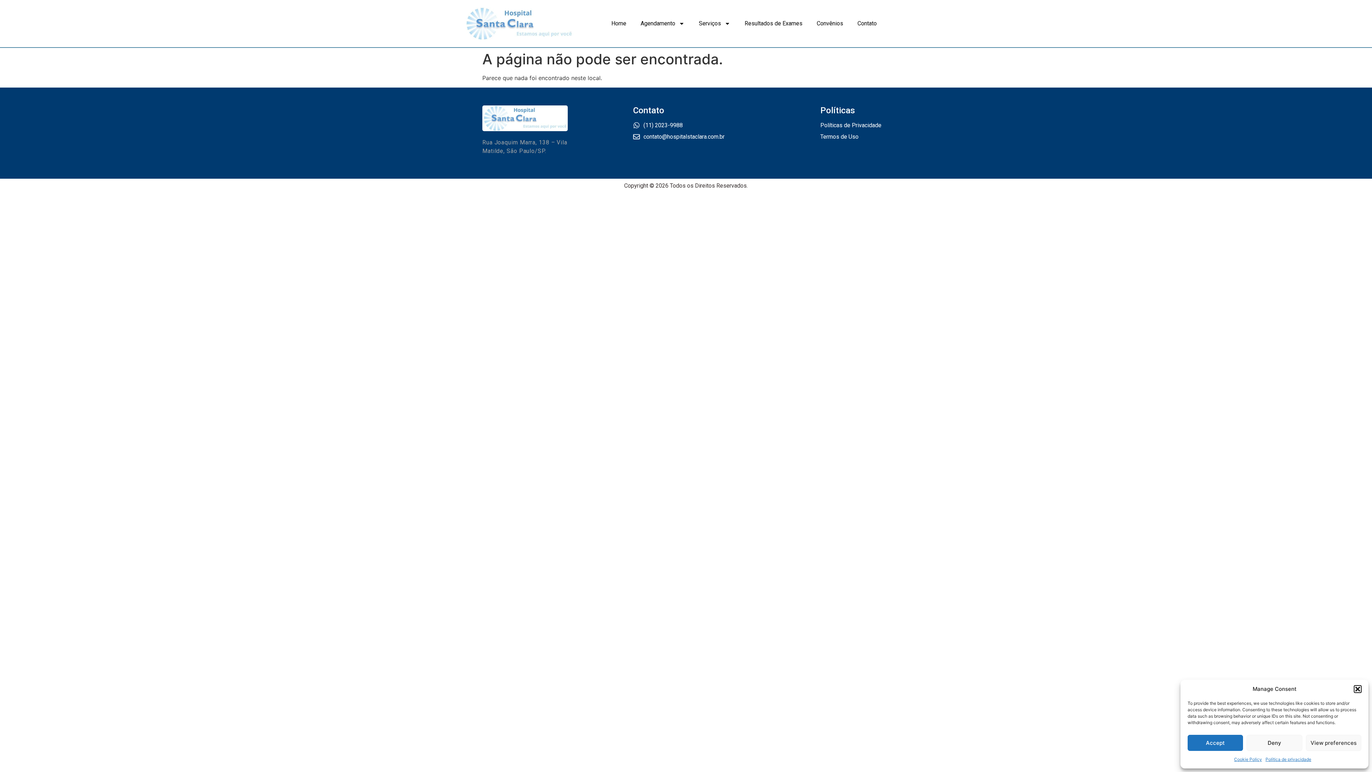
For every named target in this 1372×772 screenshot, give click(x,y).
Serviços (710, 23)
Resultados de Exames (773, 23)
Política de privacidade (1288, 759)
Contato (867, 23)
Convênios (830, 23)
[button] (1357, 689)
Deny (1274, 742)
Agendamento (658, 23)
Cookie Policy (1248, 759)
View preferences (1334, 742)
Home (618, 23)
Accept (1215, 742)
